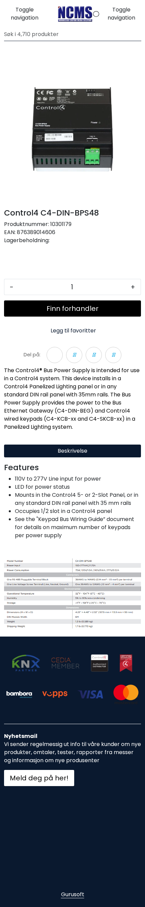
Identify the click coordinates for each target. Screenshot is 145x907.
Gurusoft (72, 894)
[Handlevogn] (91, 14)
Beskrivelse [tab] (72, 451)
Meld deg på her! (39, 778)
